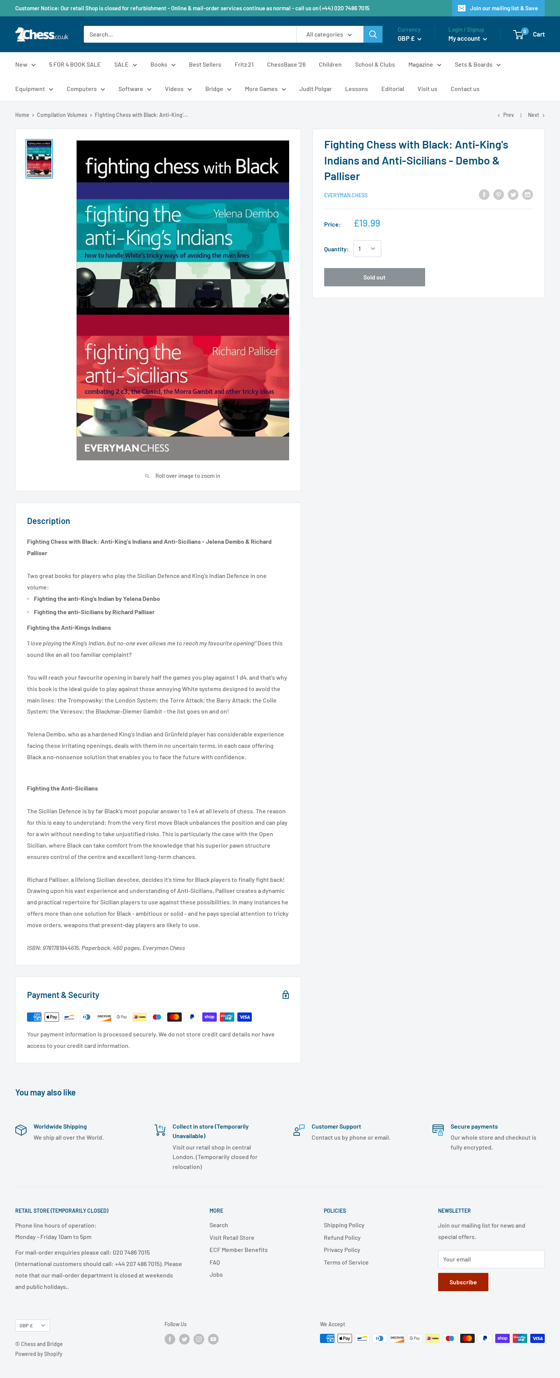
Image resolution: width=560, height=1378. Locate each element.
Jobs (216, 1274)
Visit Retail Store (232, 1237)
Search (219, 1224)
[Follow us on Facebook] (170, 1339)
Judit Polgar (315, 88)
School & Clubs (375, 64)
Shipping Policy (344, 1224)
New (21, 64)
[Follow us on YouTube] (213, 1339)
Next (533, 115)
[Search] (372, 34)
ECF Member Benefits (239, 1249)
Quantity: (336, 248)
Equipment (30, 88)
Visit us (427, 88)
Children (330, 64)
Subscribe (463, 1281)
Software (130, 88)
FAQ (215, 1262)
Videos (174, 88)
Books (158, 64)
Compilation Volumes (62, 115)
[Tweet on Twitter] (513, 194)
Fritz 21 (244, 64)
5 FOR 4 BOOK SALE (75, 64)
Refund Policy (342, 1237)
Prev (508, 115)
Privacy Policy (342, 1249)
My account (464, 38)
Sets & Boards (474, 64)
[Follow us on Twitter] (184, 1339)
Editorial (392, 88)
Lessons (356, 88)
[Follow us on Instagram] (199, 1339)
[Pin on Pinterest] (498, 194)
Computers (82, 88)
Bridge (214, 88)
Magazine (420, 64)
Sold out (374, 276)
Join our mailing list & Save (504, 8)
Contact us (465, 88)
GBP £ (26, 1325)
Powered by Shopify (38, 1354)
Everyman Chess (346, 195)
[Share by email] (527, 194)
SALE (121, 64)
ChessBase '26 (286, 64)
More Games (261, 88)
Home (22, 115)
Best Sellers (205, 64)
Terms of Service (346, 1262)
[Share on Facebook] (484, 194)
